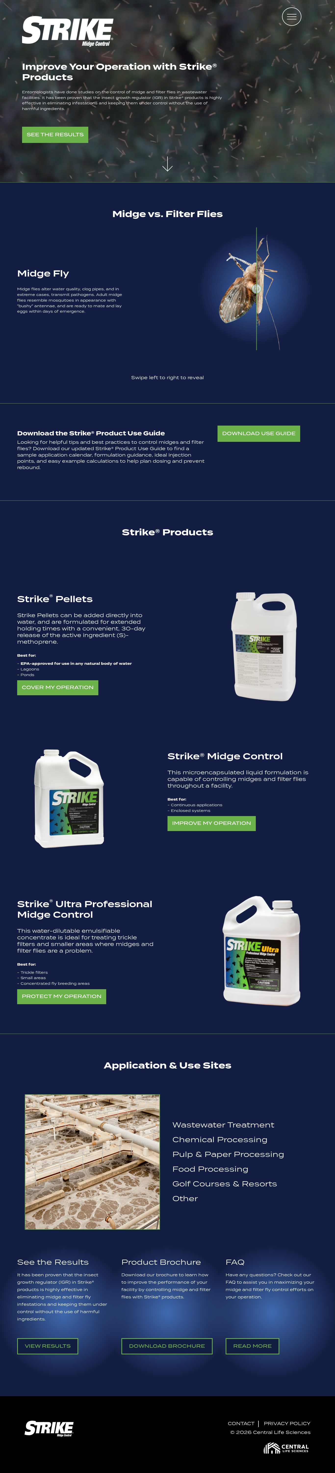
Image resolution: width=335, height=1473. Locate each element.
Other (185, 1199)
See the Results (55, 135)
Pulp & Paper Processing (228, 1155)
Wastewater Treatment (223, 1125)
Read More (252, 1346)
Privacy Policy (287, 1423)
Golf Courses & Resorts (224, 1184)
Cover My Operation (58, 688)
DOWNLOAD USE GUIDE (259, 434)
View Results (48, 1346)
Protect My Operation (62, 997)
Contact (241, 1423)
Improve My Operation (211, 823)
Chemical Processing (220, 1140)
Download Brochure (167, 1346)
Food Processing (210, 1169)
